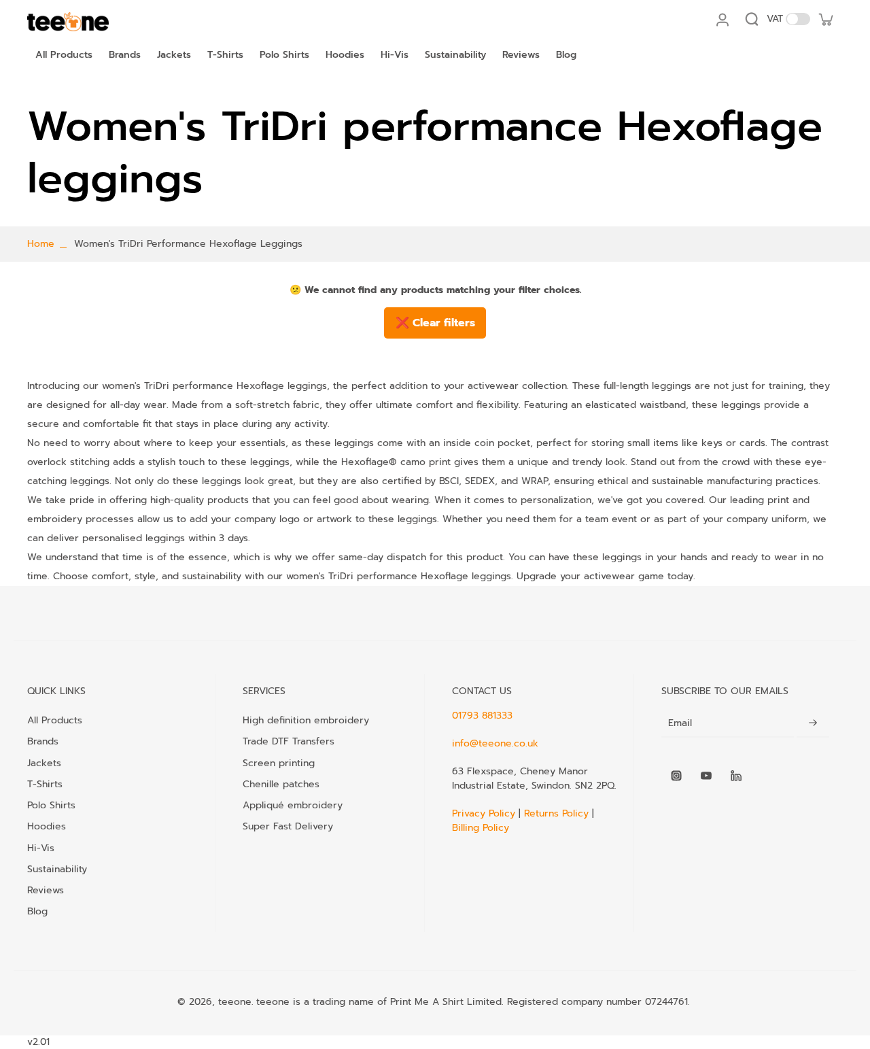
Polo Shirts (51, 805)
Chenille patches (281, 784)
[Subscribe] (813, 723)
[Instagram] (676, 776)
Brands (42, 741)
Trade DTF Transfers (288, 741)
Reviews (45, 890)
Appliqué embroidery (293, 805)
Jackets (44, 763)
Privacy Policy (485, 813)
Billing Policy (480, 828)
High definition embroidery (306, 720)
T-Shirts (45, 784)
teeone (234, 1002)
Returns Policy (556, 813)
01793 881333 (482, 715)
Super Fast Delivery (288, 826)
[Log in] (722, 19)
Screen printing (279, 763)
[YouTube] (706, 776)
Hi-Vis (40, 848)
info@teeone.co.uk (495, 743)
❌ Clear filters (435, 323)
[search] (752, 19)
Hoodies (46, 826)
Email (680, 723)
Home (40, 244)
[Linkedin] (736, 776)
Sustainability (57, 869)
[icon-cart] (825, 19)
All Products (54, 720)
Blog (37, 911)
